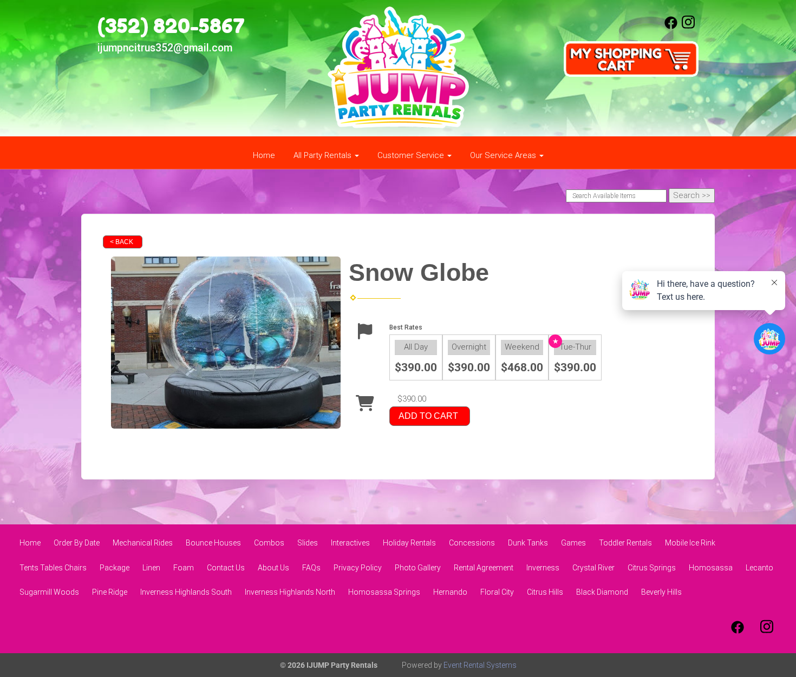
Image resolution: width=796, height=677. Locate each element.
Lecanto (759, 567)
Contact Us (226, 567)
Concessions (472, 542)
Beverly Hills (661, 592)
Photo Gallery (418, 567)
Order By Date (77, 542)
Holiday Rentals (409, 542)
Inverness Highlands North (290, 592)
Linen (151, 567)
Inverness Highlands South (186, 592)
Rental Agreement (483, 567)
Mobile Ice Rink (690, 542)
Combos (269, 542)
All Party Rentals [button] (323, 155)
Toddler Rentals (625, 542)
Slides (307, 542)
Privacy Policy (358, 567)
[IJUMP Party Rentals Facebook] (670, 26)
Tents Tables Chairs (53, 567)
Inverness (542, 567)
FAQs (311, 567)
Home (264, 155)
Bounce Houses (213, 542)
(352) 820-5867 (171, 25)
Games (573, 542)
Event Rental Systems (480, 665)
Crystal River (593, 567)
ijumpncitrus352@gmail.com (164, 48)
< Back (121, 242)
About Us (273, 567)
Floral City (497, 592)
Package (114, 567)
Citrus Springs (652, 567)
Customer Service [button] (411, 155)
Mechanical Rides (143, 542)
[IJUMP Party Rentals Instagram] (688, 26)
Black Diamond (602, 592)
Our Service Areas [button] (504, 155)
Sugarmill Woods (49, 592)
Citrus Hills (545, 592)
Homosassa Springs (384, 592)
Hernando (450, 592)
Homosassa (711, 567)
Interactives (350, 542)
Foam (183, 567)
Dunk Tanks (528, 542)
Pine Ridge (109, 592)
